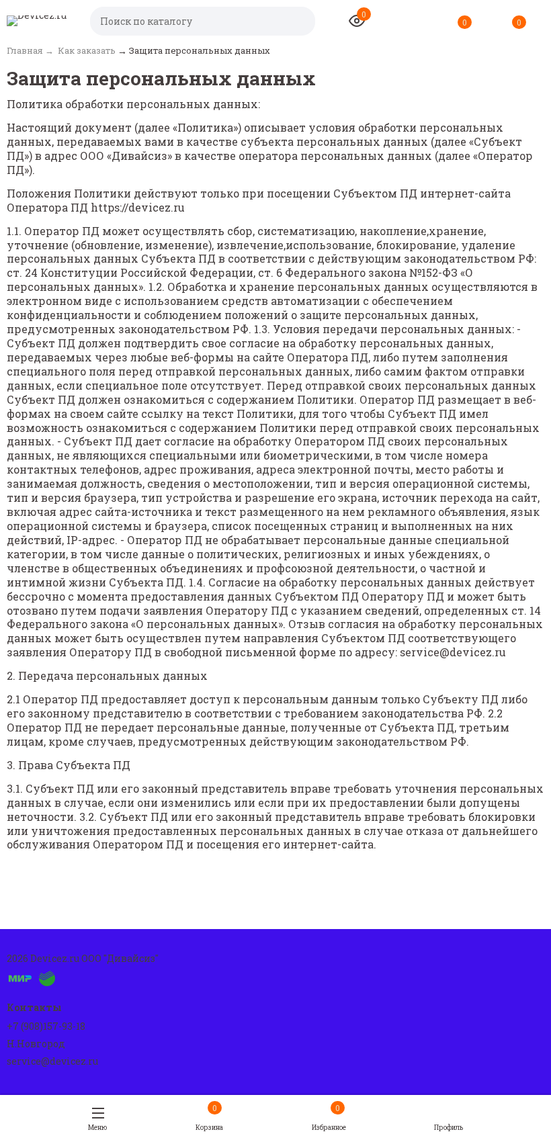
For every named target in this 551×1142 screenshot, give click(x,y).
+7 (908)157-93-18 (46, 1026)
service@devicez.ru (52, 1061)
